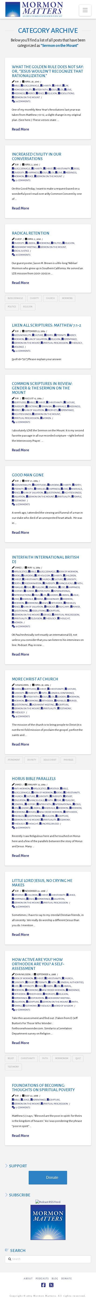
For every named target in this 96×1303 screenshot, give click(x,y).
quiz (78, 1058)
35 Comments (22, 906)
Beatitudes (20, 402)
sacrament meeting (25, 247)
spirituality (63, 496)
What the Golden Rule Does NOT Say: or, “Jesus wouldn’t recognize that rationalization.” (48, 71)
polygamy (63, 606)
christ (57, 85)
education (20, 800)
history (18, 591)
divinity (31, 760)
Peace (41, 93)
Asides (17, 689)
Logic (75, 595)
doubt (68, 796)
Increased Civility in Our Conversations (36, 156)
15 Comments (22, 504)
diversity (19, 172)
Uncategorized (50, 823)
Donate (52, 1178)
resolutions (67, 93)
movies (32, 812)
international (61, 591)
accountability (22, 335)
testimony (20, 500)
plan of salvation (37, 339)
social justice (21, 251)
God (62, 587)
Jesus (53, 89)
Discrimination (32, 583)
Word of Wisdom (63, 1005)
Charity (46, 85)
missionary (52, 599)
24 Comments (22, 101)
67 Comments (22, 1009)
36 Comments (22, 716)
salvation (19, 496)
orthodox (56, 603)
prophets (52, 410)
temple (77, 496)
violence (19, 347)
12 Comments (22, 422)
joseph (49, 986)
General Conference (62, 693)
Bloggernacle (31, 85)
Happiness (33, 172)
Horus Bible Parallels (34, 779)
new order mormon (50, 812)
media (39, 599)
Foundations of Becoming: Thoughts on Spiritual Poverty (43, 1087)
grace (71, 895)
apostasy (54, 788)
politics (57, 243)
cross (76, 168)
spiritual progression (55, 343)
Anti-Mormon (22, 788)
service (47, 614)
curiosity (71, 579)
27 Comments (22, 180)
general (52, 587)
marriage (60, 406)
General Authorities (71, 982)
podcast (50, 606)
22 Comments (22, 351)
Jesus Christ (50, 760)
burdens (54, 485)
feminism (46, 406)
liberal (31, 243)
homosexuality (23, 89)
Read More (20, 129)
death (49, 335)
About (28, 1278)
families (40, 489)
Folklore (39, 587)
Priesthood (35, 994)
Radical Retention (30, 233)
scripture (53, 610)
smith (74, 1002)
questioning (53, 492)
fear (28, 587)
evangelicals (65, 583)
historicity (27, 986)
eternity (61, 335)
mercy (31, 93)
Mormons (44, 243)
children (70, 575)
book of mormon (68, 571)
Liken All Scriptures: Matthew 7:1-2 (46, 325)
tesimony (64, 819)
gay (66, 85)
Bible (17, 85)
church (50, 298)
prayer (76, 606)
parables (70, 603)
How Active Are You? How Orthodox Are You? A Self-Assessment (38, 964)
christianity (62, 168)
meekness (19, 93)
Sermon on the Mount (27, 97)
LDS (61, 89)
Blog (55, 1278)
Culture (38, 335)
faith (30, 489)
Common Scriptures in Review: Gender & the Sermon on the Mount (42, 388)
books (17, 575)
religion (52, 93)
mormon (19, 603)
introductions (22, 595)
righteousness (22, 414)
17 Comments (22, 1107)
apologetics (20, 571)
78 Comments (22, 255)
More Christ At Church (35, 679)
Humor (30, 591)
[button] (85, 10)
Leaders (53, 595)
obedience (73, 990)
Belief (11, 1058)
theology (76, 343)
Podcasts (42, 1278)
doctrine (32, 406)
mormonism (61, 1058)
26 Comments (22, 827)
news (44, 603)
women (46, 418)
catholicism (43, 575)
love (68, 89)
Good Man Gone (28, 475)
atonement (14, 760)
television (36, 618)
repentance (70, 339)
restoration (37, 998)
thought (64, 618)
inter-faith (41, 89)
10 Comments (22, 626)
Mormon (19, 176)
